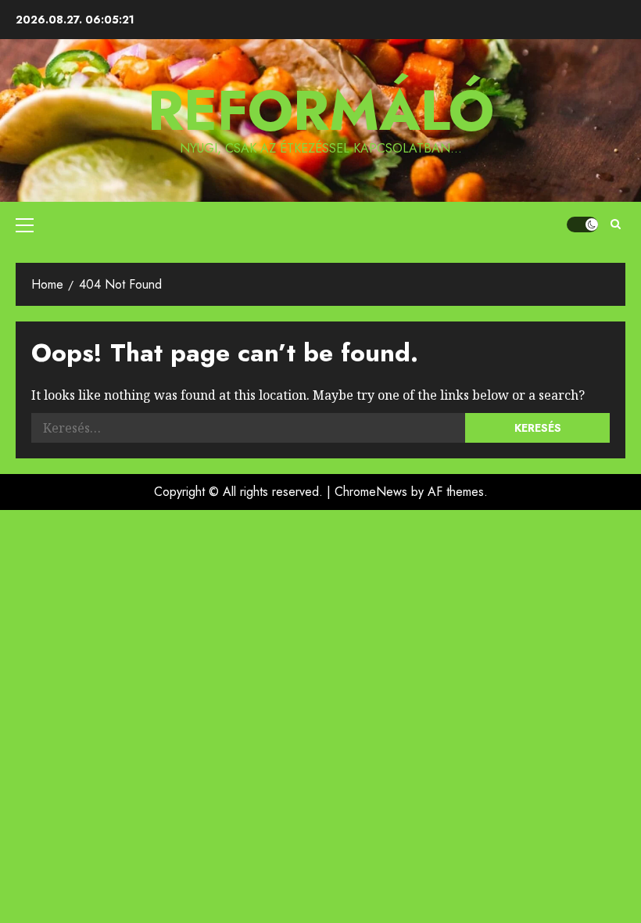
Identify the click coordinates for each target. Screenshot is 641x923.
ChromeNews (371, 492)
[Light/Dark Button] (582, 224)
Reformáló (321, 110)
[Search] (615, 224)
